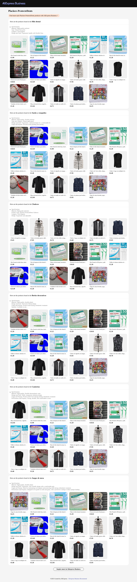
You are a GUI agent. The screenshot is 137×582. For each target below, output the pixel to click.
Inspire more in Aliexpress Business (69, 569)
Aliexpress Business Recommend (77, 578)
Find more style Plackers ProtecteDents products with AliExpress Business (33, 15)
